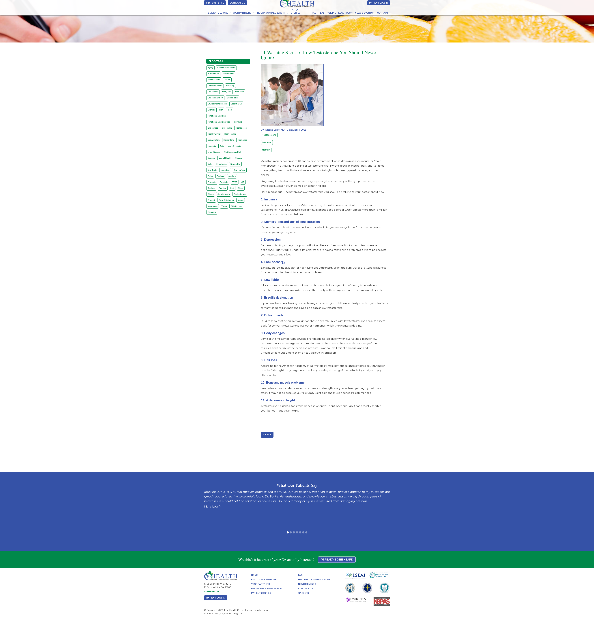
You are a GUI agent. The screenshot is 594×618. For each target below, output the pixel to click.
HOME (254, 575)
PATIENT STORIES (295, 11)
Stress (211, 194)
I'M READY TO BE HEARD (337, 559)
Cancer (227, 80)
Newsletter (235, 164)
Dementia (239, 92)
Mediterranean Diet (232, 152)
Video (224, 206)
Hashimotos (241, 128)
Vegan (240, 200)
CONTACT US (237, 3)
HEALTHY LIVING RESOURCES (335, 13)
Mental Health (225, 158)
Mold (210, 164)
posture (232, 176)
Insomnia (212, 146)
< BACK (267, 434)
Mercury (238, 158)
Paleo (210, 176)
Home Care (229, 140)
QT (242, 182)
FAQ (314, 13)
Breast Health (214, 80)
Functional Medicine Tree (219, 122)
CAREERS (303, 593)
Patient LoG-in (215, 598)
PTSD (234, 182)
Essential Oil (236, 104)
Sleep (240, 188)
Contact (382, 13)
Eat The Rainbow (215, 98)
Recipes (211, 188)
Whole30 (212, 212)
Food (229, 110)
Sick (232, 188)
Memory (211, 158)
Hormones (242, 140)
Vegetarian (212, 206)
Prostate (224, 182)
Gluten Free (213, 128)
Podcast (221, 176)
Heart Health (230, 134)
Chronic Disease (215, 86)
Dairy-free (226, 92)
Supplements (223, 194)
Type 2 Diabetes (226, 200)
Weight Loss (236, 206)
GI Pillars (238, 122)
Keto (222, 146)
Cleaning (230, 86)
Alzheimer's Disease (226, 68)
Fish (221, 110)
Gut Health (227, 128)
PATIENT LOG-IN (378, 3)
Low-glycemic (234, 146)
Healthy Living (214, 134)
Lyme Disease (214, 152)
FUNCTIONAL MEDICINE (264, 579)
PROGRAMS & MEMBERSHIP (271, 13)
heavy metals (214, 140)
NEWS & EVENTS (364, 13)
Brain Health (228, 74)
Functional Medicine (217, 116)
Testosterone (240, 194)
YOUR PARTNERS (242, 13)
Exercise (211, 110)
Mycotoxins (221, 164)
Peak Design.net (234, 613)
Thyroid (211, 200)
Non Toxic (212, 170)
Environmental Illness (217, 104)
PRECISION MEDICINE (216, 13)
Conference (213, 92)
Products (212, 182)
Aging (210, 68)
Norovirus (225, 170)
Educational (232, 98)
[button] (218, 13)
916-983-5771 (215, 2)
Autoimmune (213, 74)
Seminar (222, 188)
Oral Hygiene (239, 170)
